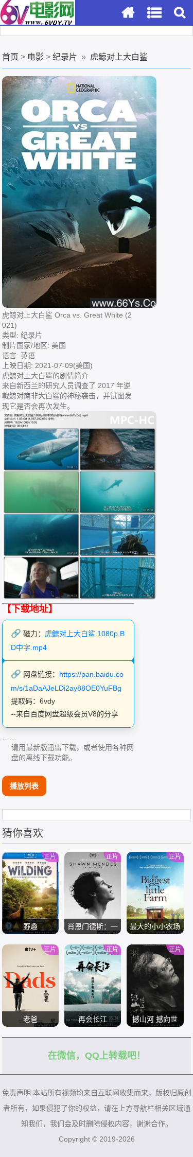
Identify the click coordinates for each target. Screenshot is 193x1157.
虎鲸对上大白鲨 (119, 56)
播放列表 (24, 786)
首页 (10, 56)
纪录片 (64, 56)
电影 (35, 56)
